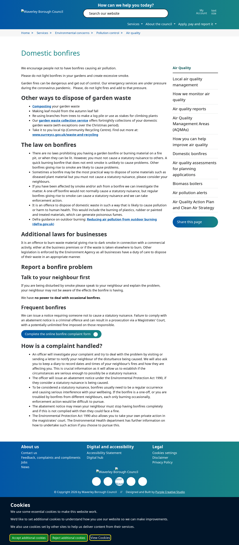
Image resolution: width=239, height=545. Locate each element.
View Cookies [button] (100, 538)
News (25, 467)
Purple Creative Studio (170, 492)
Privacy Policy (162, 462)
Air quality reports (189, 108)
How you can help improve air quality (190, 141)
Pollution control (107, 33)
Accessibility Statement (104, 453)
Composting (41, 106)
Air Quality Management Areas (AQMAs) (191, 123)
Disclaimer (160, 457)
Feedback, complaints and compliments (50, 457)
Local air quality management (187, 82)
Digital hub (95, 457)
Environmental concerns (72, 33)
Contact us (29, 453)
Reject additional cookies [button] (68, 538)
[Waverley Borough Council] (42, 11)
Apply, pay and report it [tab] (196, 24)
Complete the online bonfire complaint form (58, 334)
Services (42, 33)
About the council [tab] (159, 24)
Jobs (24, 462)
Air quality (133, 33)
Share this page (189, 221)
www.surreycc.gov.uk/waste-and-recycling (65, 134)
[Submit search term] (161, 13)
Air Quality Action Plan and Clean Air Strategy (193, 204)
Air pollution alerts (190, 192)
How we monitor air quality (191, 96)
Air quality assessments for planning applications (194, 168)
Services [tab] (133, 24)
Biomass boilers (187, 183)
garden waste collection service (63, 120)
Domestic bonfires (190, 153)
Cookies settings (164, 453)
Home (25, 33)
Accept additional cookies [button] (29, 538)
